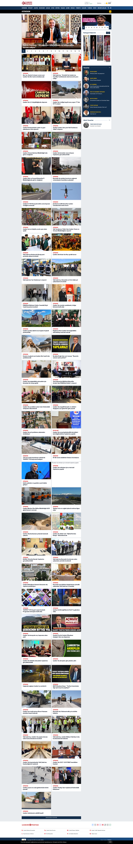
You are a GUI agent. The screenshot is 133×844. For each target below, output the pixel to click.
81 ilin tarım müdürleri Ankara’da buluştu (66, 457)
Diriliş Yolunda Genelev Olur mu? (98, 107)
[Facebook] (93, 825)
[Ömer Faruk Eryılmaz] (86, 125)
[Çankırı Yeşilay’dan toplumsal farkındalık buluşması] (66, 775)
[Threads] (108, 825)
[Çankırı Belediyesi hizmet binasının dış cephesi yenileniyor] (36, 572)
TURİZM (89, 8)
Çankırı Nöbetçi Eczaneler (29, 830)
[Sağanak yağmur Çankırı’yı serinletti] (36, 673)
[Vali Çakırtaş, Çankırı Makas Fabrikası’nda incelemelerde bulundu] (66, 724)
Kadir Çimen (93, 78)
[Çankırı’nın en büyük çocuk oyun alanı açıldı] (36, 216)
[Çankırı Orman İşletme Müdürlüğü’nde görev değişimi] (36, 140)
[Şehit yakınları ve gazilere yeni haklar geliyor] (36, 470)
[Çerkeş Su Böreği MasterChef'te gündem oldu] (66, 597)
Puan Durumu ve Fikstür (28, 833)
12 (67, 51)
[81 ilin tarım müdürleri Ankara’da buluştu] (66, 445)
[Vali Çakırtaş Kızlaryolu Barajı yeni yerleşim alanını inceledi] (36, 242)
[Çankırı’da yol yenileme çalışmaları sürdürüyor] (36, 419)
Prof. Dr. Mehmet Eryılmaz (97, 91)
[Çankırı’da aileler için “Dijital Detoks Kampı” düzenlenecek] (66, 521)
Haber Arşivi (94, 833)
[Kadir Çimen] (86, 79)
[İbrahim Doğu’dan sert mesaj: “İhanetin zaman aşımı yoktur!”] (66, 343)
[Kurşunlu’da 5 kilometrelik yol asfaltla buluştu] (66, 699)
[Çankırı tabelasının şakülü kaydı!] (36, 800)
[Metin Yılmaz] (86, 99)
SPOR (52, 8)
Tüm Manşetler (49, 833)
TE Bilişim (109, 839)
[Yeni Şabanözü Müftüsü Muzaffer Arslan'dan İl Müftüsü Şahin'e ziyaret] (66, 369)
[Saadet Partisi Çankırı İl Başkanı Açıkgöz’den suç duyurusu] (66, 623)
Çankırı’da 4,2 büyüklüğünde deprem (35, 102)
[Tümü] (109, 67)
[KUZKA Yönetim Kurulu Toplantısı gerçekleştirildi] (36, 546)
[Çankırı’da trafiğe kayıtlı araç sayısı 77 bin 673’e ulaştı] (66, 89)
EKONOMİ (42, 8)
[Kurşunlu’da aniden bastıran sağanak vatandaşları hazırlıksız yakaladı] (66, 166)
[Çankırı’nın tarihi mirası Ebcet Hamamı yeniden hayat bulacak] (36, 699)
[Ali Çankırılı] (86, 86)
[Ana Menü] (110, 8)
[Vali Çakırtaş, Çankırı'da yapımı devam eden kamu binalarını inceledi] (36, 724)
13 (71, 51)
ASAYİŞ (36, 8)
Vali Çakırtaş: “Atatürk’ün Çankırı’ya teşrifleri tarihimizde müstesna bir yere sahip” (65, 76)
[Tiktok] (105, 825)
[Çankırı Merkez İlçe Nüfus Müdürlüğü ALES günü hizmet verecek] (36, 496)
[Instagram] (100, 825)
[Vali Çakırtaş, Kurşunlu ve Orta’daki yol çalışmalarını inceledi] (66, 267)
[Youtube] (103, 825)
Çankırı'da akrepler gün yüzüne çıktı (64, 660)
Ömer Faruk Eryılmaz (96, 124)
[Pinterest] (98, 825)
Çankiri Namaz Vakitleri (74, 830)
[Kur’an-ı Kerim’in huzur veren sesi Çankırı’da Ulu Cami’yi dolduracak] (36, 62)
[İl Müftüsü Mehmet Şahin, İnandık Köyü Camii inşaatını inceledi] (36, 293)
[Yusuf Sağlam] (86, 106)
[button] (107, 33)
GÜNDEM (24, 8)
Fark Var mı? (93, 114)
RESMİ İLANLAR (102, 8)
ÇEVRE (68, 8)
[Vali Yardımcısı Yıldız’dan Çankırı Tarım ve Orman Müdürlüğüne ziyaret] (66, 216)
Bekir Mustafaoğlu (95, 112)
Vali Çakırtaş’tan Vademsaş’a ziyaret (35, 280)
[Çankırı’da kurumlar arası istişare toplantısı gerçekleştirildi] (66, 140)
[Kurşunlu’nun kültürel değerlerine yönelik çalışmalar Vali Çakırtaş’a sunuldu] (66, 572)
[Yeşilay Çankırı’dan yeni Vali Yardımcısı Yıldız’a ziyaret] (66, 115)
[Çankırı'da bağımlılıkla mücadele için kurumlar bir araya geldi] (36, 369)
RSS (24, 839)
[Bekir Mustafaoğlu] (86, 113)
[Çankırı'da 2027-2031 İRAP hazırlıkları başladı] (66, 749)
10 (59, 51)
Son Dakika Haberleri (73, 833)
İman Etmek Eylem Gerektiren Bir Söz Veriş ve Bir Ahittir (99, 87)
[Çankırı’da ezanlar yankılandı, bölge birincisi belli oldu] (66, 293)
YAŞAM (63, 8)
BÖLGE (73, 8)
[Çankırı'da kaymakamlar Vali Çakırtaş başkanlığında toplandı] (36, 749)
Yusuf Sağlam (94, 105)
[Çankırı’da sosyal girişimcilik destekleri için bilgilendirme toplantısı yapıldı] (66, 419)
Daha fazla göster (51, 817)
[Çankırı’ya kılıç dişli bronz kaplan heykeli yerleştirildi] (36, 318)
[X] (95, 825)
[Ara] (108, 8)
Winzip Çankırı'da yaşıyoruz (97, 73)
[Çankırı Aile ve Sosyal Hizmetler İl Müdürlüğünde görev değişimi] (36, 166)
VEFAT (94, 8)
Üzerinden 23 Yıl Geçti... (96, 93)
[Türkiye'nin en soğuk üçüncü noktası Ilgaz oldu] (66, 496)
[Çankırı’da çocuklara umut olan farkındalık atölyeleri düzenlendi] (36, 394)
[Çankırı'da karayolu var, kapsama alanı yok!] (36, 623)
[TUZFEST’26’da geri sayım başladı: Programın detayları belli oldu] (36, 597)
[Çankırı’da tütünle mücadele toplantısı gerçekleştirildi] (36, 648)
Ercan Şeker (93, 71)
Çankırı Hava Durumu (50, 830)
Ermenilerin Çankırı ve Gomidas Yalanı (99, 100)
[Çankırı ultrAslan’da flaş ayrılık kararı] (66, 242)
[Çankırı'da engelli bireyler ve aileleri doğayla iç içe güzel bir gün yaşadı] (66, 394)
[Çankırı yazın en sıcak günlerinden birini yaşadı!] (36, 775)
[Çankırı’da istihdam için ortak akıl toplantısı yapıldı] (66, 463)
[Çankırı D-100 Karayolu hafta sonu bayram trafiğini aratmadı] (36, 191)
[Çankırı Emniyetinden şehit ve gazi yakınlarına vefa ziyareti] (36, 115)
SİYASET (30, 8)
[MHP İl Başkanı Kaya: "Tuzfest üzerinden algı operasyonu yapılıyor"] (66, 673)
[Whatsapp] (110, 825)
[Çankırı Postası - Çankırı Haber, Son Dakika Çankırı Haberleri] (27, 3)
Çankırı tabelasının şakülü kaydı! (33, 813)
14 (75, 51)
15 (79, 51)
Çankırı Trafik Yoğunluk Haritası (98, 830)
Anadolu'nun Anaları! (95, 126)
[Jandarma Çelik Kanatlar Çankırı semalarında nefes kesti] (66, 191)
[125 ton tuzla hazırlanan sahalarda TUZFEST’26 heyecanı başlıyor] (36, 445)
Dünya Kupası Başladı (95, 80)
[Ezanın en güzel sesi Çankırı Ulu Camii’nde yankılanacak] (36, 343)
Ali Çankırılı (93, 84)
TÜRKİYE (78, 8)
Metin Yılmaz (93, 98)
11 (63, 51)
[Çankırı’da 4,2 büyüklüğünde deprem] (36, 89)
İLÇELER (84, 8)
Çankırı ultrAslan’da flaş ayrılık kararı (64, 254)
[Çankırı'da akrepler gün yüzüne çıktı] (66, 648)
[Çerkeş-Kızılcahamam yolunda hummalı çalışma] (36, 521)
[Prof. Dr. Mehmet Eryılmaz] (86, 92)
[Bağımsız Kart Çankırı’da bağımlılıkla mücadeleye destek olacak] (66, 318)
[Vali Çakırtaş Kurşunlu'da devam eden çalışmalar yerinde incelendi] (66, 546)
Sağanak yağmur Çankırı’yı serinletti (34, 686)
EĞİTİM (57, 8)
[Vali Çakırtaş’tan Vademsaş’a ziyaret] (36, 267)
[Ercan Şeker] (86, 72)
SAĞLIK (48, 8)
